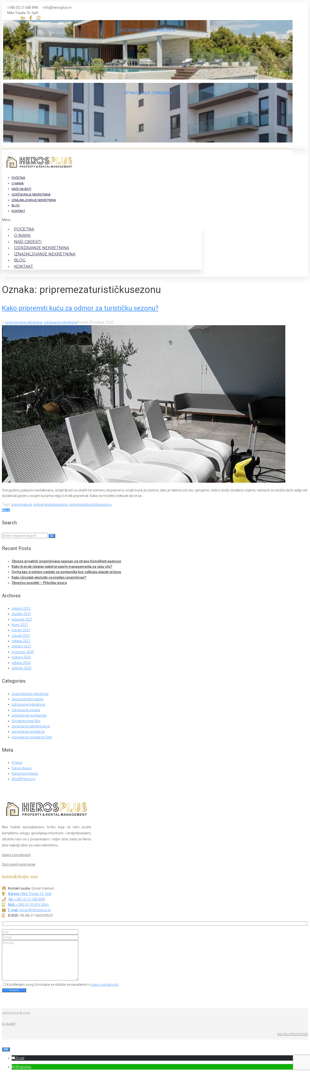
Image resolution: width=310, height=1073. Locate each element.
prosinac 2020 (23, 652)
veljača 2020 (21, 663)
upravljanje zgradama (28, 732)
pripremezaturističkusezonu (90, 504)
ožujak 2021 (21, 636)
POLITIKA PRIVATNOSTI (292, 1034)
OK (6, 1049)
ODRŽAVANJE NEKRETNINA (31, 194)
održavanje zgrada (26, 710)
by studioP (9, 1024)
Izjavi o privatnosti (104, 984)
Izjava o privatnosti (16, 855)
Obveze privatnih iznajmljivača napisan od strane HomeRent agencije (66, 561)
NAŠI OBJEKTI (21, 189)
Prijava (17, 763)
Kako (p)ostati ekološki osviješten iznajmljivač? (49, 577)
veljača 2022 (21, 608)
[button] (102, 219)
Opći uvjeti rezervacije (18, 864)
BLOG (16, 205)
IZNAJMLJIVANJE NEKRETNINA (34, 200)
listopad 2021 (22, 619)
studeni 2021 (21, 614)
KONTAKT (18, 211)
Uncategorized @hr (26, 721)
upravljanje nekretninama (31, 726)
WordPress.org (23, 779)
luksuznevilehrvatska (27, 699)
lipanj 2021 (20, 625)
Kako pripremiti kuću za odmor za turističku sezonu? (80, 308)
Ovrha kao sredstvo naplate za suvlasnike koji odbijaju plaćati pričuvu (66, 572)
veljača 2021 (21, 641)
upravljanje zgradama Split (32, 737)
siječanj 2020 (21, 668)
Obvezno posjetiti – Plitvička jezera (39, 583)
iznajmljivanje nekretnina (23, 322)
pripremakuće (21, 504)
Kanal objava (21, 768)
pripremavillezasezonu (50, 504)
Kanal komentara (25, 773)
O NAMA (18, 183)
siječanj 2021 (21, 646)
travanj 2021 (21, 630)
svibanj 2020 (21, 657)
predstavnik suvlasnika (29, 715)
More (6, 510)
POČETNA (18, 178)
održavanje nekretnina (60, 322)
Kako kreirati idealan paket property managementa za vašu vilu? (62, 566)
